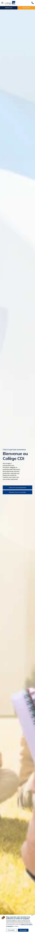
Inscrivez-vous (8, 7)
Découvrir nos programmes (17, 487)
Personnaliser (11, 930)
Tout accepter (23, 930)
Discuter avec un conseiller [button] (17, 492)
